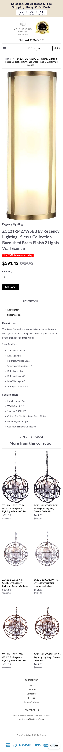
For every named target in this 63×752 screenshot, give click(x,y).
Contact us (31, 694)
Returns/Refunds (31, 702)
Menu (4, 48)
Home (8, 58)
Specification (14, 314)
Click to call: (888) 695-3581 (31, 40)
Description (30, 301)
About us (31, 689)
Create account (58, 48)
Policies (31, 698)
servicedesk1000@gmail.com (31, 719)
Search (32, 685)
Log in (55, 48)
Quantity (7, 271)
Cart (32, 48)
